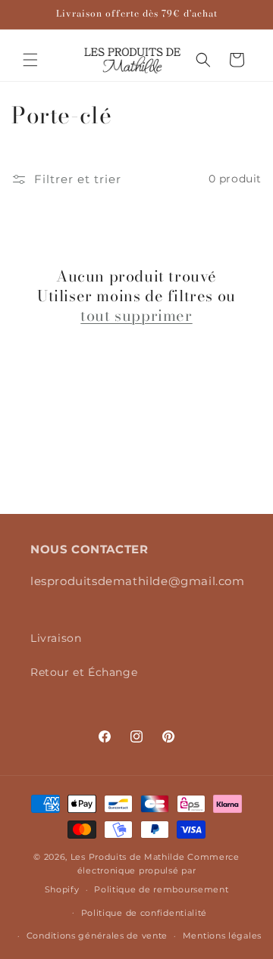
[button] (30, 59)
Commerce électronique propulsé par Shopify (142, 873)
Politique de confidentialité (144, 913)
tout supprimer (136, 315)
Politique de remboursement (161, 889)
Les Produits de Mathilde (128, 857)
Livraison (55, 638)
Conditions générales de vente (97, 935)
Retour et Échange (83, 672)
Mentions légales (222, 935)
